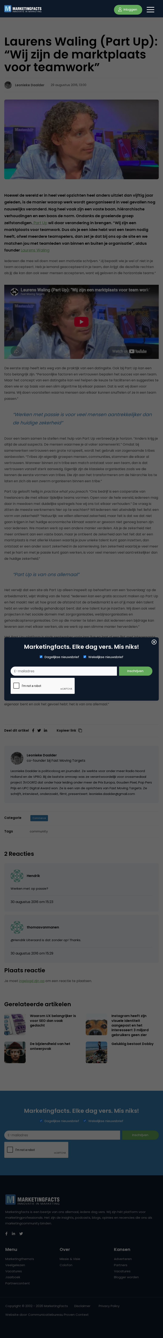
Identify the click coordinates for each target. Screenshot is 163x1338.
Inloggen (130, 9)
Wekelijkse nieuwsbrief (105, 657)
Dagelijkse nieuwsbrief (62, 657)
